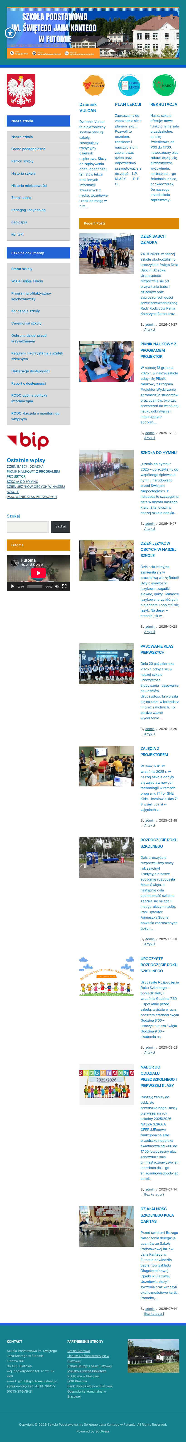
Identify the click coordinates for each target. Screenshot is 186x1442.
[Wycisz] (57, 586)
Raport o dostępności (28, 383)
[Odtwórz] (12, 586)
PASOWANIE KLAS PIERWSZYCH (32, 497)
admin (149, 324)
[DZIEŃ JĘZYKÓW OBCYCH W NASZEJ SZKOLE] (106, 560)
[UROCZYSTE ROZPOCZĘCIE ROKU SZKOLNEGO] (106, 975)
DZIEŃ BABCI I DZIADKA (25, 466)
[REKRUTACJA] (164, 85)
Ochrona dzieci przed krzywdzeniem (28, 338)
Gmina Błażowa (78, 1351)
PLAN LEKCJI (128, 104)
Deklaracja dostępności (30, 371)
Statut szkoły (21, 269)
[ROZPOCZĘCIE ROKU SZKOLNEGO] (106, 857)
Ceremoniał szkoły (26, 323)
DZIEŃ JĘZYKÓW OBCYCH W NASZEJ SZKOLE (158, 549)
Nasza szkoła (22, 137)
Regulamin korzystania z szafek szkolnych (37, 356)
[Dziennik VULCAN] (93, 85)
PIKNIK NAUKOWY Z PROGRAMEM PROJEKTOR (158, 350)
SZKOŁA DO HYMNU (159, 452)
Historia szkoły (23, 173)
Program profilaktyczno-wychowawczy (31, 296)
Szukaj (13, 516)
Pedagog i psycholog (28, 210)
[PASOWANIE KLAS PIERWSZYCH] (106, 663)
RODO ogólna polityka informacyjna (29, 398)
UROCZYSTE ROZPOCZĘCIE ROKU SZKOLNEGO (159, 964)
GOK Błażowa (77, 1381)
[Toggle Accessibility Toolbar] (10, 32)
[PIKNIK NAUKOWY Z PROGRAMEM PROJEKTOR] (106, 361)
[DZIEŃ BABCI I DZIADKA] (106, 253)
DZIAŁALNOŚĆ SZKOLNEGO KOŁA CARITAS (157, 1215)
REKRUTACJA (163, 104)
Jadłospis (19, 222)
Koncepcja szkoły (25, 311)
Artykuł (149, 329)
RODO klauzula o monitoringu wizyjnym (35, 416)
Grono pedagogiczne (28, 149)
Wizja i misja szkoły (27, 281)
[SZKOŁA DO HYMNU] (106, 469)
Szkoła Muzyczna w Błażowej (89, 1366)
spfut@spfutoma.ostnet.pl (37, 1381)
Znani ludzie (21, 197)
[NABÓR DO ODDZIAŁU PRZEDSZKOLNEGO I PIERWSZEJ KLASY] (106, 1084)
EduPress (102, 1431)
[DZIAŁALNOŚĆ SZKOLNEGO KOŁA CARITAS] (106, 1226)
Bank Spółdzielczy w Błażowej (90, 1386)
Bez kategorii (154, 1194)
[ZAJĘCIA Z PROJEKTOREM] (106, 766)
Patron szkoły (22, 161)
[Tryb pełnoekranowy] (64, 586)
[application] (38, 573)
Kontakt (17, 234)
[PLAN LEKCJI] (129, 85)
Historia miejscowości (29, 185)
